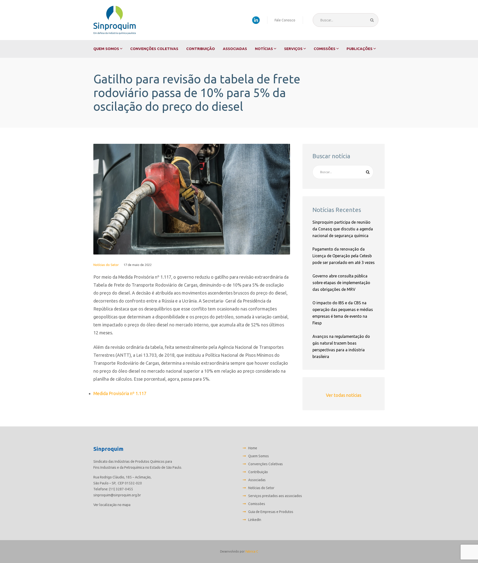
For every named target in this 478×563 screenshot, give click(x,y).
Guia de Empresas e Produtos (270, 512)
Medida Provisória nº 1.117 (119, 393)
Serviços (293, 49)
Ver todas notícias (343, 395)
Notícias (264, 49)
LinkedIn (254, 520)
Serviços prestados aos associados (275, 496)
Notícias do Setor (106, 264)
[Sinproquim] (114, 20)
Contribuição (200, 49)
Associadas (235, 49)
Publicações (359, 49)
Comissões (324, 49)
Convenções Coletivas (154, 49)
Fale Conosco (285, 20)
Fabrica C (251, 551)
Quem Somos (106, 49)
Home (252, 448)
